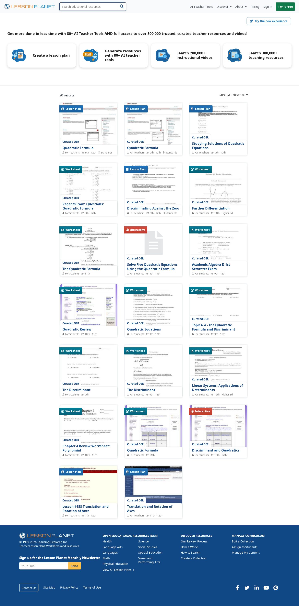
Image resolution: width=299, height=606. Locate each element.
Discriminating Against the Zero (153, 208)
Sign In (267, 7)
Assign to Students (245, 547)
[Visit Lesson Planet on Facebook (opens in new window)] (237, 588)
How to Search (190, 552)
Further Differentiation (211, 208)
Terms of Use (92, 587)
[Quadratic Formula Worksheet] (153, 426)
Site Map (49, 587)
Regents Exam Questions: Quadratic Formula (83, 206)
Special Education (150, 552)
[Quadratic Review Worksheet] (88, 305)
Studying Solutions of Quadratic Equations (218, 145)
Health (107, 541)
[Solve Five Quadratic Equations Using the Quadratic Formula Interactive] (153, 243)
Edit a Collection (243, 541)
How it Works (190, 547)
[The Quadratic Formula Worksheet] (88, 260)
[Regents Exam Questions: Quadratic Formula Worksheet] (88, 200)
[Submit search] (121, 6)
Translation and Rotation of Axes (149, 508)
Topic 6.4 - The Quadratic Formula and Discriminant (213, 327)
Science (143, 541)
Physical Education (115, 564)
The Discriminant (76, 390)
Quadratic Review (76, 329)
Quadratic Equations (144, 329)
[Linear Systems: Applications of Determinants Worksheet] (218, 381)
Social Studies (147, 547)
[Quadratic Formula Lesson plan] (88, 124)
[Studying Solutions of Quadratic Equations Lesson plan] (218, 139)
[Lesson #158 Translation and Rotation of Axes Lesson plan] (88, 487)
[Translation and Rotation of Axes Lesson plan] (153, 487)
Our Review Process (194, 541)
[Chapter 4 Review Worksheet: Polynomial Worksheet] (88, 442)
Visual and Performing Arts (149, 560)
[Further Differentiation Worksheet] (218, 203)
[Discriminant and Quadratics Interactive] (218, 426)
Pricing (255, 7)
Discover (222, 7)
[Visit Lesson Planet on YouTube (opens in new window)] (266, 588)
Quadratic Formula (78, 148)
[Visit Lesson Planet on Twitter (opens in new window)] (247, 588)
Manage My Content (246, 552)
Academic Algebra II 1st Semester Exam (211, 266)
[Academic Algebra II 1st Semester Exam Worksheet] (218, 260)
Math (106, 558)
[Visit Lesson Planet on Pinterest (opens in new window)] (276, 588)
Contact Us (29, 588)
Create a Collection (193, 558)
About (239, 7)
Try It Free (285, 7)
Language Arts (113, 547)
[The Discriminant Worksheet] (88, 381)
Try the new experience (271, 21)
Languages (110, 552)
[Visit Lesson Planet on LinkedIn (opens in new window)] (256, 588)
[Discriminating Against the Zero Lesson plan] (153, 184)
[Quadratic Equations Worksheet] (153, 321)
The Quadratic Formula (81, 269)
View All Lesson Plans (117, 570)
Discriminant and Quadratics (215, 450)
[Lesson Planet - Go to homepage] (31, 6)
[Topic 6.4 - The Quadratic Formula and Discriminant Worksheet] (218, 321)
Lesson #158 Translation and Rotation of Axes (85, 508)
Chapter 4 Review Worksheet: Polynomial (86, 448)
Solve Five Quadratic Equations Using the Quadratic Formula (152, 266)
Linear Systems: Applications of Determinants (217, 387)
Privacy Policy (69, 587)
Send (74, 566)
